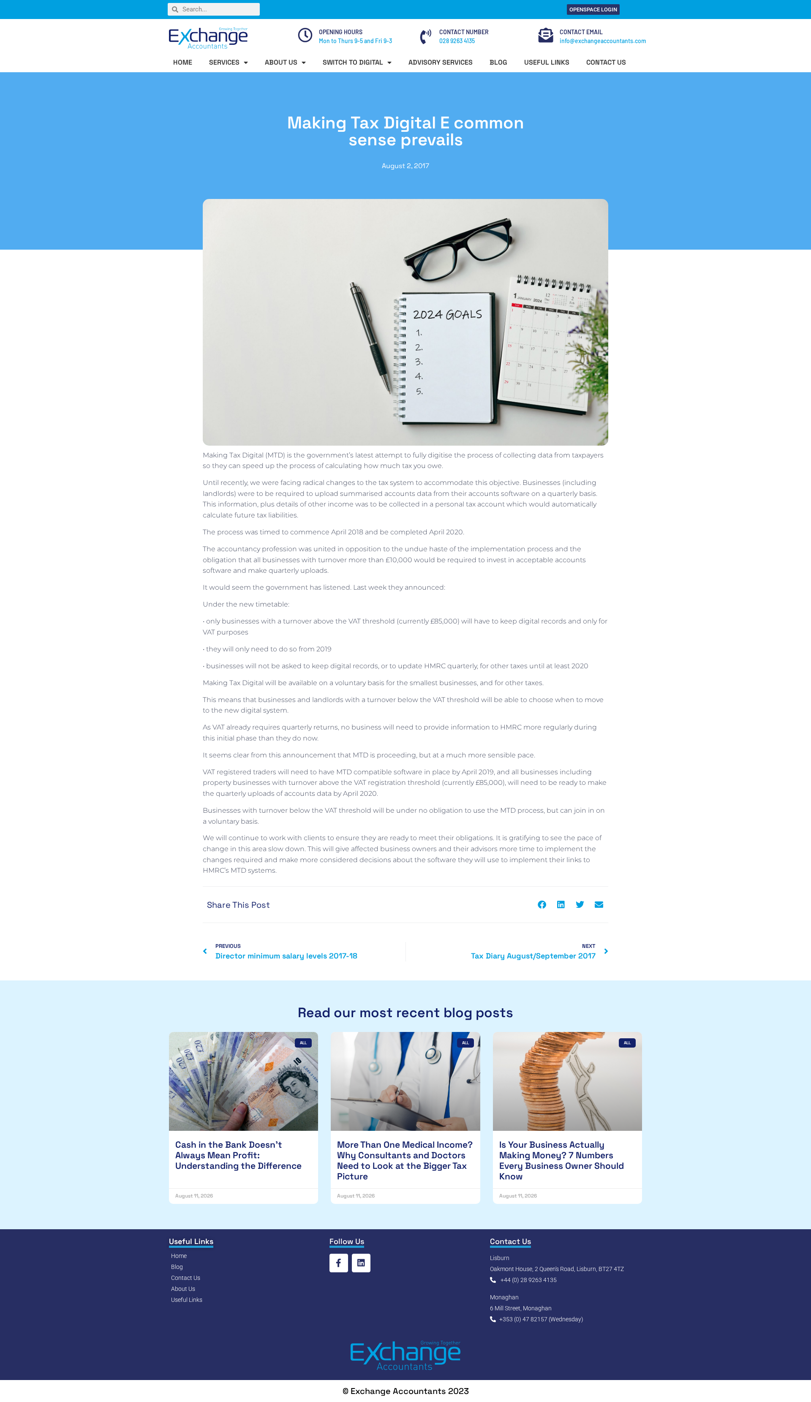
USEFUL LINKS (546, 62)
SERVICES (224, 62)
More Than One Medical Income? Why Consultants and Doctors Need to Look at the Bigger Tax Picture (405, 1160)
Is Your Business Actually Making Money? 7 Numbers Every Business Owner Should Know (561, 1160)
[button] (541, 904)
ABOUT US (281, 62)
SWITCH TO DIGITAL (353, 62)
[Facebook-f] (338, 1263)
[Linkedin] (361, 1263)
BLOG (498, 62)
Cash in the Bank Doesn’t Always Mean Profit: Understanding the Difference (238, 1155)
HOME (182, 62)
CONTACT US (606, 62)
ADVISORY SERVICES (440, 62)
